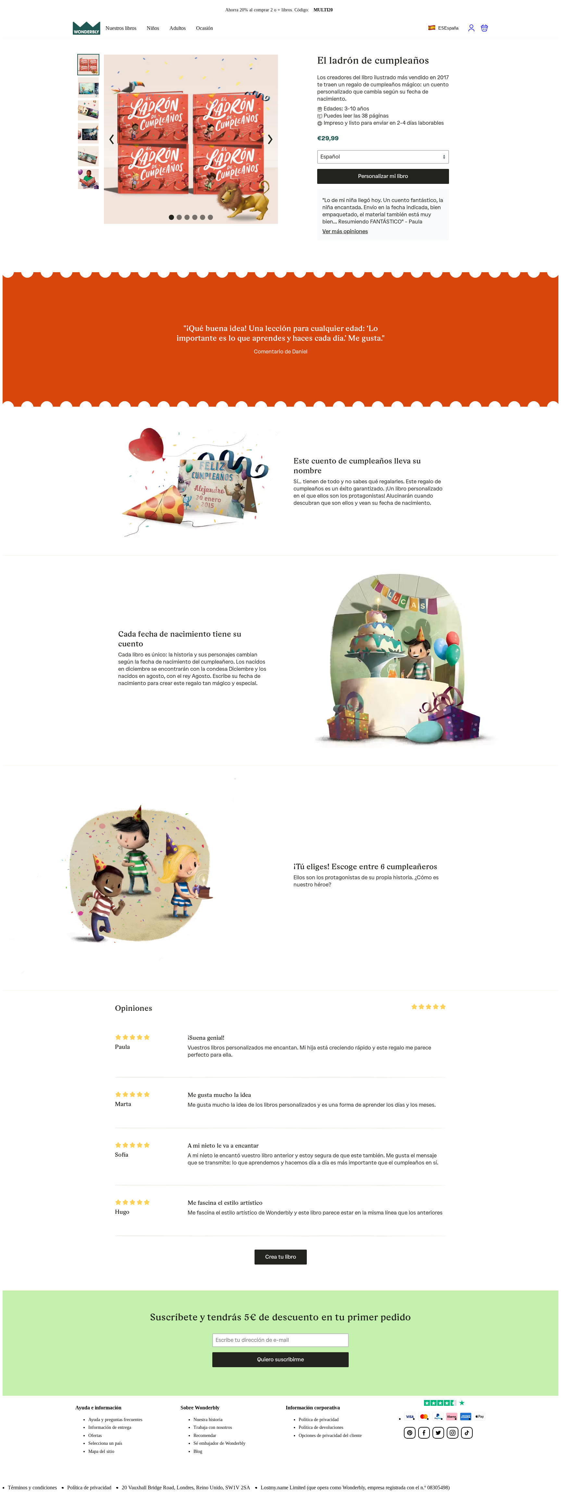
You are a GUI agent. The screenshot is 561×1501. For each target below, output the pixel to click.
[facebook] (424, 1433)
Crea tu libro (280, 1257)
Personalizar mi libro (383, 176)
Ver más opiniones (345, 231)
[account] (471, 28)
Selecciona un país (105, 1443)
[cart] (484, 28)
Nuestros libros (121, 28)
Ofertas (95, 1435)
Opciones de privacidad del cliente (330, 1435)
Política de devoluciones (321, 1427)
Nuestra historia (207, 1419)
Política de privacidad (319, 1419)
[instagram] (452, 1433)
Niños (153, 28)
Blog (197, 1451)
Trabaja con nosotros (212, 1427)
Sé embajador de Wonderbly (219, 1443)
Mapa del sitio (101, 1451)
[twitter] (438, 1433)
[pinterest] (410, 1433)
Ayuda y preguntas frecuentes (115, 1419)
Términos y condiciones (32, 1487)
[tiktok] (467, 1433)
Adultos (177, 28)
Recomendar (204, 1435)
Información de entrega (109, 1427)
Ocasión (204, 28)
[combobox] (443, 28)
